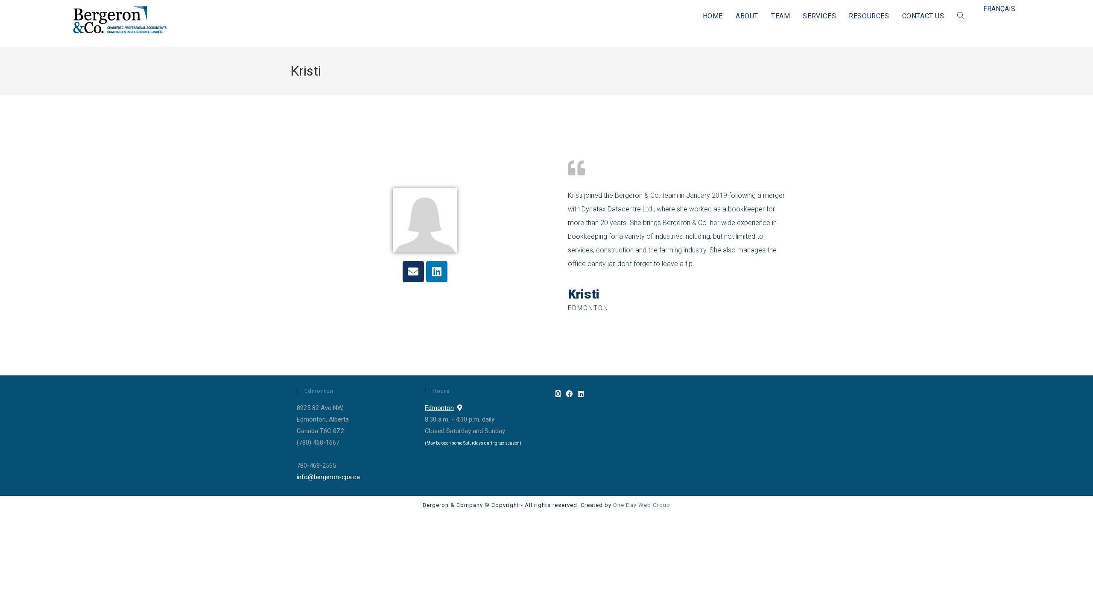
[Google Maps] (459, 408)
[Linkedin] (436, 271)
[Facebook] (569, 394)
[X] (558, 394)
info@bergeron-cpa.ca (328, 477)
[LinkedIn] (581, 394)
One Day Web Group (641, 505)
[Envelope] (413, 271)
